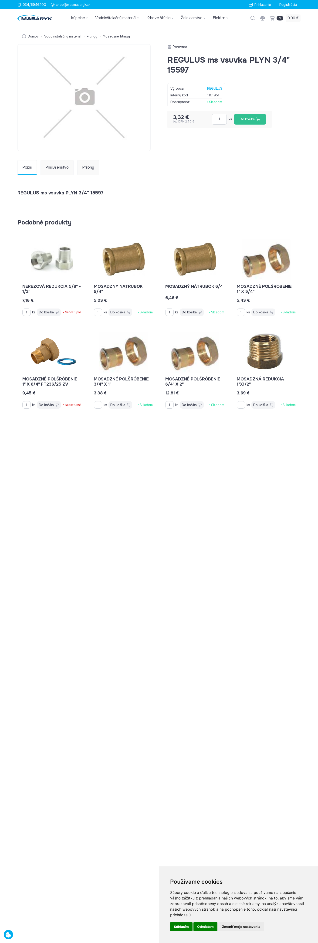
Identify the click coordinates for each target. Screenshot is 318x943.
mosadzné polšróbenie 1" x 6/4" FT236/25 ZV (49, 382)
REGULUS (214, 88)
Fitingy (92, 36)
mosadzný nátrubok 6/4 (194, 286)
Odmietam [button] (205, 927)
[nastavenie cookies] (8, 934)
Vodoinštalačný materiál (62, 36)
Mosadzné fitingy (116, 36)
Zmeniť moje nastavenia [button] (241, 927)
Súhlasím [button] (181, 927)
